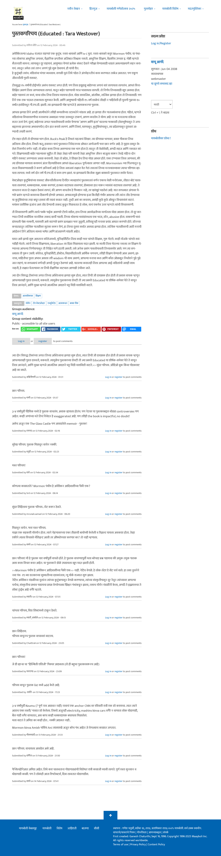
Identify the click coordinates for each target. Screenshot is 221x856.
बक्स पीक (74, 303)
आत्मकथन (62, 303)
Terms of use (120, 844)
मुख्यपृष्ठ (25, 24)
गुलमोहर (148, 8)
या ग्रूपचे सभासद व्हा (161, 83)
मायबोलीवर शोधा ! (161, 138)
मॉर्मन (28, 303)
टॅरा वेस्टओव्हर (39, 303)
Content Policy (156, 844)
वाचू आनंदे (17, 314)
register (42, 341)
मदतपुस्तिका (194, 8)
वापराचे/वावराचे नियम (124, 832)
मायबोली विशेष (170, 8)
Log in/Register (161, 43)
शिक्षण (38, 296)
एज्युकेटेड (52, 303)
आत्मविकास (28, 296)
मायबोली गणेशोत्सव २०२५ (121, 8)
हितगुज (93, 8)
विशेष (59, 828)
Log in (21, 341)
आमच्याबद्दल (155, 832)
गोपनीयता (142, 832)
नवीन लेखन (73, 8)
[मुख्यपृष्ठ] (18, 13)
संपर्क (165, 832)
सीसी (96, 828)
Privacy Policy (138, 844)
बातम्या (85, 828)
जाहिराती (72, 828)
